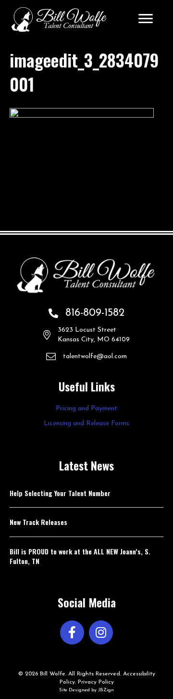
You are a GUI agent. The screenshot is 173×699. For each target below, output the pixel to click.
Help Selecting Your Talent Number (60, 493)
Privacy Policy (96, 682)
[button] (72, 632)
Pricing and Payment (86, 408)
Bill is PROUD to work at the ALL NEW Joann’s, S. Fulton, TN (80, 556)
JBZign (106, 690)
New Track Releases (38, 522)
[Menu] (146, 19)
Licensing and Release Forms (86, 423)
